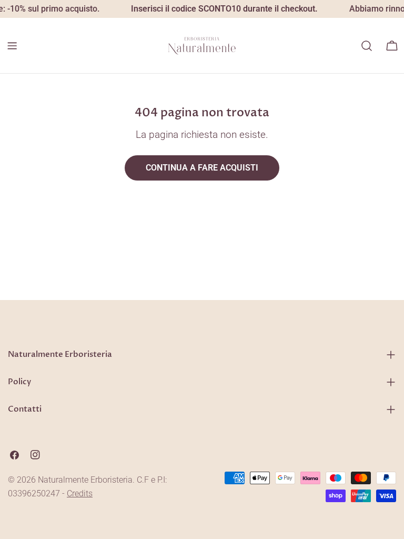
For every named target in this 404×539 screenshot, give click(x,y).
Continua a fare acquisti (202, 168)
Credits (80, 493)
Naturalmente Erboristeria (85, 480)
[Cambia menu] (12, 45)
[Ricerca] (366, 45)
